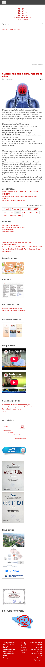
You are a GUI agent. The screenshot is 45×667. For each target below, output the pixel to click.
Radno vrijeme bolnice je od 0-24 (13, 227)
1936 (30, 209)
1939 (11, 212)
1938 (5, 212)
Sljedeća (13, 215)
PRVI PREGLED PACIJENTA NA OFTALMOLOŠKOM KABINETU (20, 193)
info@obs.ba (37, 660)
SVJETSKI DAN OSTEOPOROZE (13, 200)
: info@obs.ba (9, 245)
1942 (30, 212)
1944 (5, 215)
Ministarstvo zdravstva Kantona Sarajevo (16, 404)
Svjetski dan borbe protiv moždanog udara (22, 74)
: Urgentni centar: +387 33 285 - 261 (16, 242)
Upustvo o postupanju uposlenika (13, 310)
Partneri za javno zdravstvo (11, 409)
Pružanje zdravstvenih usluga (12, 308)
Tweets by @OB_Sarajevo (11, 29)
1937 (36, 209)
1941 (24, 212)
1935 (23, 209)
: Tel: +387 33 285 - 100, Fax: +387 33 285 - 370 (22, 247)
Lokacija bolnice (7, 229)
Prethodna (15, 209)
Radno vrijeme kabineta (10, 225)
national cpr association (37, 64)
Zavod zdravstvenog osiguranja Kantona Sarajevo (19, 407)
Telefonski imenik (8, 232)
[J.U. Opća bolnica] (22, 14)
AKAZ (4, 411)
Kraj (19, 215)
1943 (36, 212)
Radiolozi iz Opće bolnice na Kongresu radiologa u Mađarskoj (19, 197)
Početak (6, 209)
